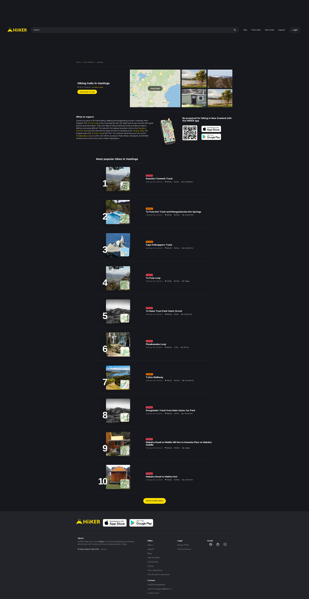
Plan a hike (269, 30)
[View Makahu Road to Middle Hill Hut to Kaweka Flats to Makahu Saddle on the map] (124, 450)
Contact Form (153, 593)
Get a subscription (155, 570)
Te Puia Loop (92, 123)
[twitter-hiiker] (217, 544)
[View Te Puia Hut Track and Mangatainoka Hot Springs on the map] (124, 218)
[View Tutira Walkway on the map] (124, 384)
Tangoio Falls (138, 131)
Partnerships (152, 562)
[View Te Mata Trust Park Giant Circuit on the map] (124, 318)
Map (245, 30)
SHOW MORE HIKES (154, 501)
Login (295, 30)
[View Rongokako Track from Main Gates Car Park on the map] (124, 417)
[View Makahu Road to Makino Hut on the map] (124, 483)
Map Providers (153, 558)
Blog (149, 553)
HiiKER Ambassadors (156, 585)
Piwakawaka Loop (83, 136)
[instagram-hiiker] (225, 544)
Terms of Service (184, 549)
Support (281, 30)
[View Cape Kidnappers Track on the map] (124, 252)
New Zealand (88, 62)
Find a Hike (256, 30)
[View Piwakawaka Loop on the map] (124, 351)
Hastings (100, 62)
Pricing (150, 566)
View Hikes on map (87, 92)
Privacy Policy (183, 545)
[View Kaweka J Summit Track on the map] (124, 185)
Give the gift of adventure (158, 574)
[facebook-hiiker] (210, 544)
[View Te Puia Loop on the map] (124, 285)
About (150, 545)
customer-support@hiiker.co (159, 589)
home (78, 62)
